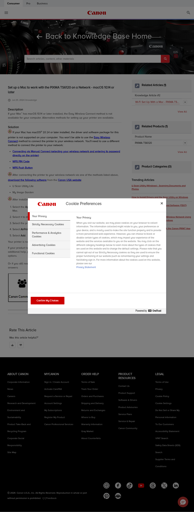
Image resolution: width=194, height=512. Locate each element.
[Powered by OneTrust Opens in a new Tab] (149, 311)
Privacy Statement (86, 267)
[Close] (162, 203)
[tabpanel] (119, 243)
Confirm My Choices (48, 300)
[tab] (49, 216)
